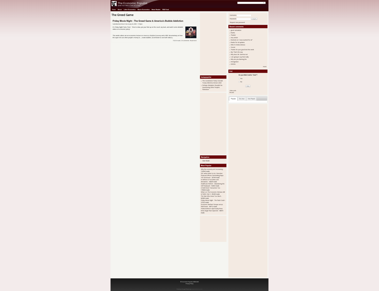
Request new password (237, 22)
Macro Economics (144, 9)
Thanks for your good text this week (242, 50)
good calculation (236, 30)
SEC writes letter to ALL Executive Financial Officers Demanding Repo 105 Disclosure (212, 175)
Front (114, 9)
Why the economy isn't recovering (212, 169)
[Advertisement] (209, 43)
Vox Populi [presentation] (251, 99)
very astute (234, 37)
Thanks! (233, 35)
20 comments (185, 40)
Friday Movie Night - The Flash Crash (213, 200)
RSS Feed (165, 9)
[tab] (233, 99)
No (241, 82)
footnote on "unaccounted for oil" (242, 40)
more (264, 66)
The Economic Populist (132, 3)
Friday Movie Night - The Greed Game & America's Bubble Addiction (148, 20)
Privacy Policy (189, 283)
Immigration (235, 62)
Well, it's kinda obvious (238, 45)
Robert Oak (124, 24)
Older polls (233, 90)
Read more (193, 40)
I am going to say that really (240, 57)
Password (233, 19)
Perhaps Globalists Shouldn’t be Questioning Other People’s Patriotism (212, 87)
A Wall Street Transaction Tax (210, 188)
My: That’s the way (237, 52)
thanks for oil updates (238, 42)
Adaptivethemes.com (196, 289)
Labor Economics (130, 9)
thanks (233, 33)
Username (233, 15)
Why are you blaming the (239, 59)
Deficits (233, 64)
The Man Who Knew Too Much (211, 196)
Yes (241, 78)
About (120, 9)
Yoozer (233, 47)
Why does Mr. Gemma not (239, 54)
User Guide (206, 161)
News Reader (156, 9)
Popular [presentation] (233, 99)
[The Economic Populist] (114, 6)
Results (232, 92)
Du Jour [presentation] (241, 99)
